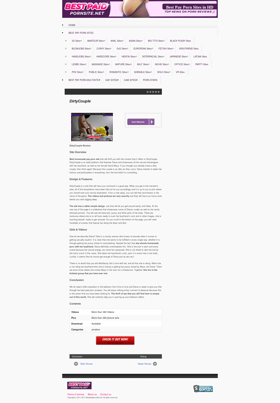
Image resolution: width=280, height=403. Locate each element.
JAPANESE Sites (178, 56)
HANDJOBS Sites (81, 56)
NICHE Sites (161, 64)
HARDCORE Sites (105, 56)
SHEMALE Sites (142, 72)
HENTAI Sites (128, 56)
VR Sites (180, 72)
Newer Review (144, 363)
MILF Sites (142, 64)
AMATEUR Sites (95, 40)
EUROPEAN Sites (143, 48)
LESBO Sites (78, 64)
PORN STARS (150, 80)
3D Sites (76, 40)
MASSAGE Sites (100, 64)
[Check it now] (115, 343)
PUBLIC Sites (96, 72)
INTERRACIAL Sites (152, 56)
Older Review (86, 363)
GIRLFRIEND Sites (188, 48)
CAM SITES (130, 80)
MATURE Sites (122, 64)
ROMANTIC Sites (118, 72)
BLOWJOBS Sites (81, 48)
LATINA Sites (200, 56)
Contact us (105, 394)
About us (92, 394)
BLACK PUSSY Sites (180, 40)
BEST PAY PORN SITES (81, 32)
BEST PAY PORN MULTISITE (84, 80)
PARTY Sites (201, 64)
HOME (72, 25)
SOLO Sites (163, 72)
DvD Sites (122, 48)
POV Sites (77, 72)
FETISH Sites (165, 48)
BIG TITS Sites (155, 40)
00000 (140, 122)
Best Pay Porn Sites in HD (189, 7)
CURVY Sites (103, 48)
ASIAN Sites (135, 40)
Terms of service (75, 394)
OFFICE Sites (181, 64)
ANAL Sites (116, 40)
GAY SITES (111, 80)
